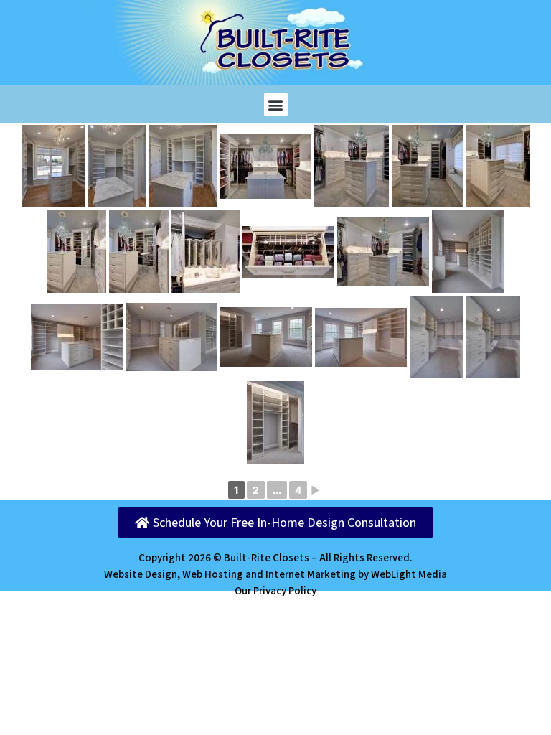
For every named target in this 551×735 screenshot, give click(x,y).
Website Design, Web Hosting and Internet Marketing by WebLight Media (275, 574)
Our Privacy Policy (275, 590)
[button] (276, 104)
